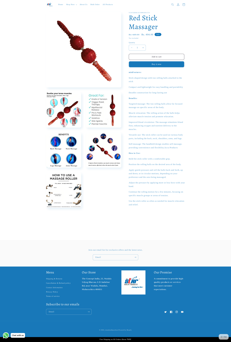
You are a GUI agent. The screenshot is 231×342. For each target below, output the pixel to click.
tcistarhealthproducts (111, 330)
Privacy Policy (52, 292)
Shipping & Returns (54, 279)
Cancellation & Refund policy (58, 283)
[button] (71, 4)
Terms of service (53, 296)
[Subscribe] (135, 257)
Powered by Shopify (125, 330)
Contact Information (54, 287)
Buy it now (157, 64)
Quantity (132, 43)
